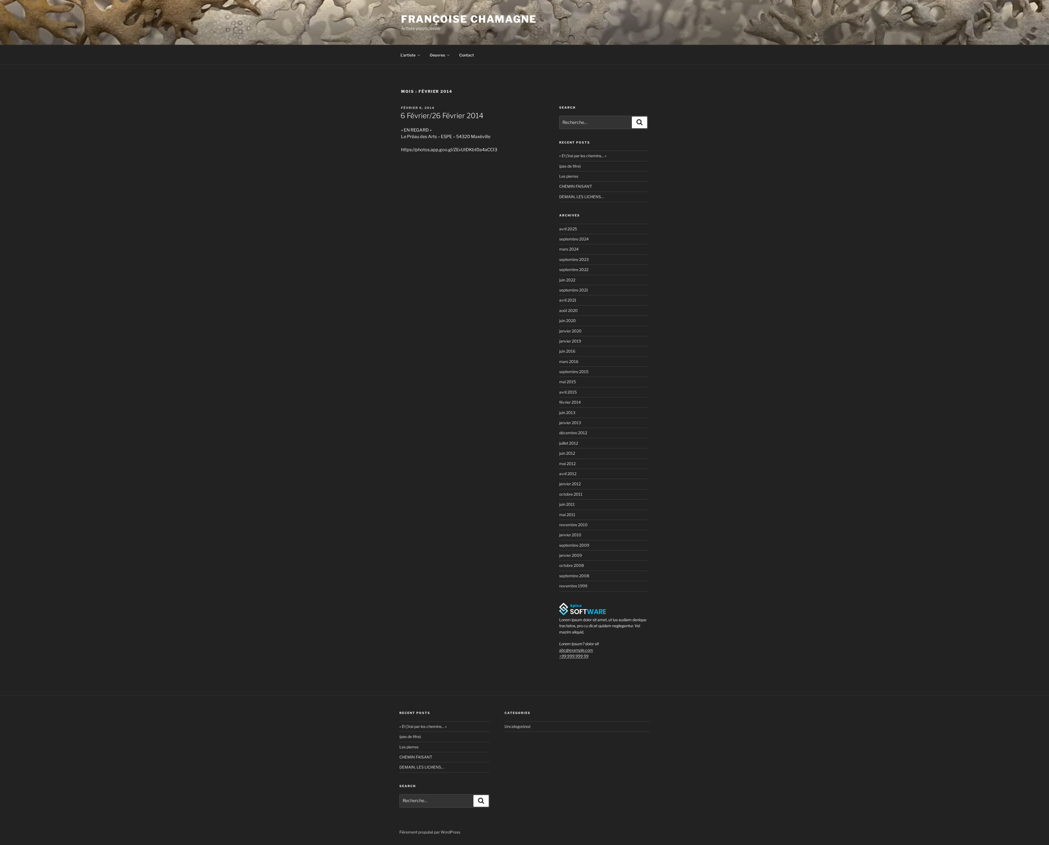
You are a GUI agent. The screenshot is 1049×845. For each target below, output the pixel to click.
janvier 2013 (570, 422)
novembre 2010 (573, 524)
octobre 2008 (571, 565)
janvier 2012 (570, 483)
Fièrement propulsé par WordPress (429, 832)
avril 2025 (568, 229)
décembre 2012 (573, 432)
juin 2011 (567, 504)
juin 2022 (567, 280)
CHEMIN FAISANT (575, 186)
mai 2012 (567, 463)
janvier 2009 (570, 555)
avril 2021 (567, 300)
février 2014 (570, 402)
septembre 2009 (574, 545)
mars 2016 (568, 361)
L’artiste (408, 55)
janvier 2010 (570, 534)
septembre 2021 (573, 290)
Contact (466, 55)
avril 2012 (567, 473)
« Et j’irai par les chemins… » (582, 155)
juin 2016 (567, 351)
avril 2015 (568, 392)
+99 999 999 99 (573, 656)
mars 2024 (569, 249)
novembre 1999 (573, 586)
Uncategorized (517, 726)
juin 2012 (567, 453)
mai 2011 (567, 514)
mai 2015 (567, 381)
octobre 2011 (570, 494)
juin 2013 (567, 412)
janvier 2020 (570, 331)
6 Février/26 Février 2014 (442, 115)
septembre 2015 (573, 371)
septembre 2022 (573, 269)
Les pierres (568, 176)
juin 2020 (567, 320)
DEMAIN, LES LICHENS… (581, 196)
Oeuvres (437, 55)
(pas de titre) (570, 166)
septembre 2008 (574, 575)
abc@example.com (576, 650)
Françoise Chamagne (469, 19)
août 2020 (568, 310)
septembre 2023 (574, 259)
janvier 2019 (570, 341)
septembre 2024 (574, 239)
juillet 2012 (568, 443)
